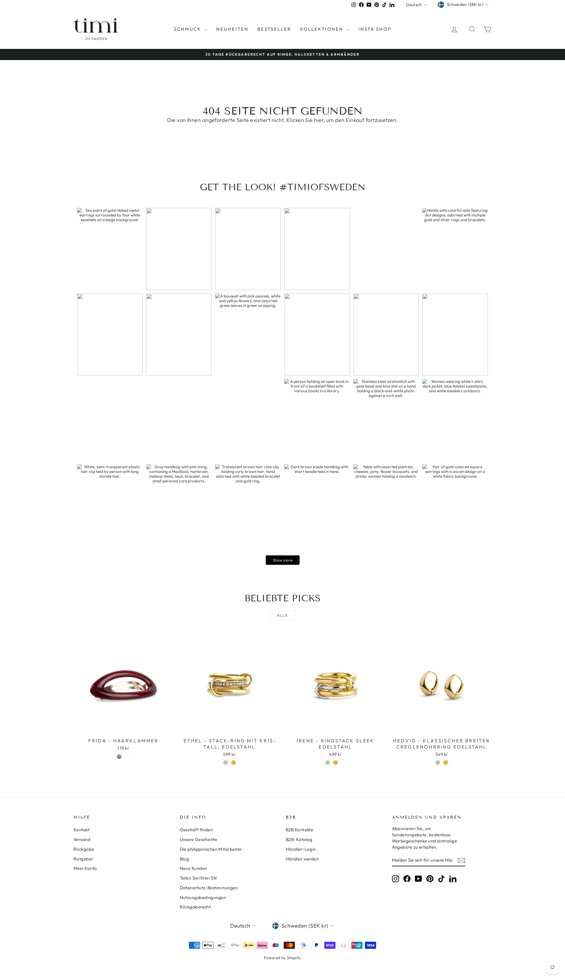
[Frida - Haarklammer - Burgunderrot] (127, 756)
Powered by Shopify (282, 957)
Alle (282, 615)
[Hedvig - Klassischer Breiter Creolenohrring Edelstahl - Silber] (438, 762)
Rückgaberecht (195, 907)
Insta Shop (374, 29)
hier (318, 120)
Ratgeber (84, 859)
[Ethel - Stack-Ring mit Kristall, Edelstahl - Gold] (233, 762)
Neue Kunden (193, 868)
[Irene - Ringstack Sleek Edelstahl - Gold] (335, 762)
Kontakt (81, 829)
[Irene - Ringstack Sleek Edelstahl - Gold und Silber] (343, 762)
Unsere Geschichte (198, 839)
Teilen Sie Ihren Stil (198, 878)
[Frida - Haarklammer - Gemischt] (119, 756)
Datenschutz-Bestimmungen (209, 887)
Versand (82, 839)
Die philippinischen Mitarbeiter (211, 849)
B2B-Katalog (299, 839)
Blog (184, 859)
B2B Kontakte (299, 829)
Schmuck (188, 29)
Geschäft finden (196, 829)
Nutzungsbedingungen (203, 897)
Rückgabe (84, 849)
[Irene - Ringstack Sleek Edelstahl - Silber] (327, 762)
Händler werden (302, 859)
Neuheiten (232, 29)
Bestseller (274, 29)
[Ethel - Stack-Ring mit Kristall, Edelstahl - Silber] (225, 762)
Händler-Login (301, 849)
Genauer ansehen (123, 728)
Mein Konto (85, 868)
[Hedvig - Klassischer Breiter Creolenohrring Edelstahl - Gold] (445, 762)
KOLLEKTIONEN (322, 29)
